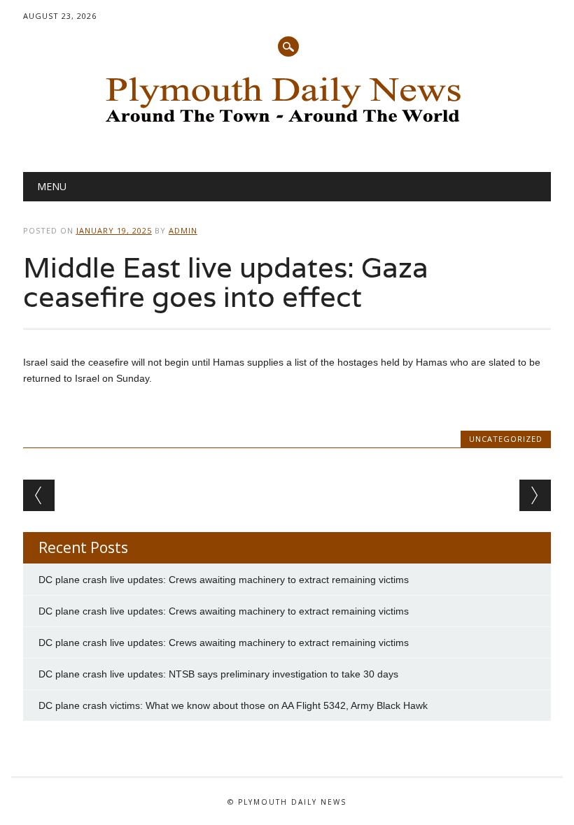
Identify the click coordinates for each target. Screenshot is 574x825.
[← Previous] (39, 495)
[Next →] (535, 495)
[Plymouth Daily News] (287, 126)
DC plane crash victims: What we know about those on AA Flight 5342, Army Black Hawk (233, 705)
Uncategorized (505, 438)
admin (183, 230)
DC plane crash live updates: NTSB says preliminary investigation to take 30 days (218, 674)
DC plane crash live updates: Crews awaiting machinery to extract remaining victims (223, 579)
